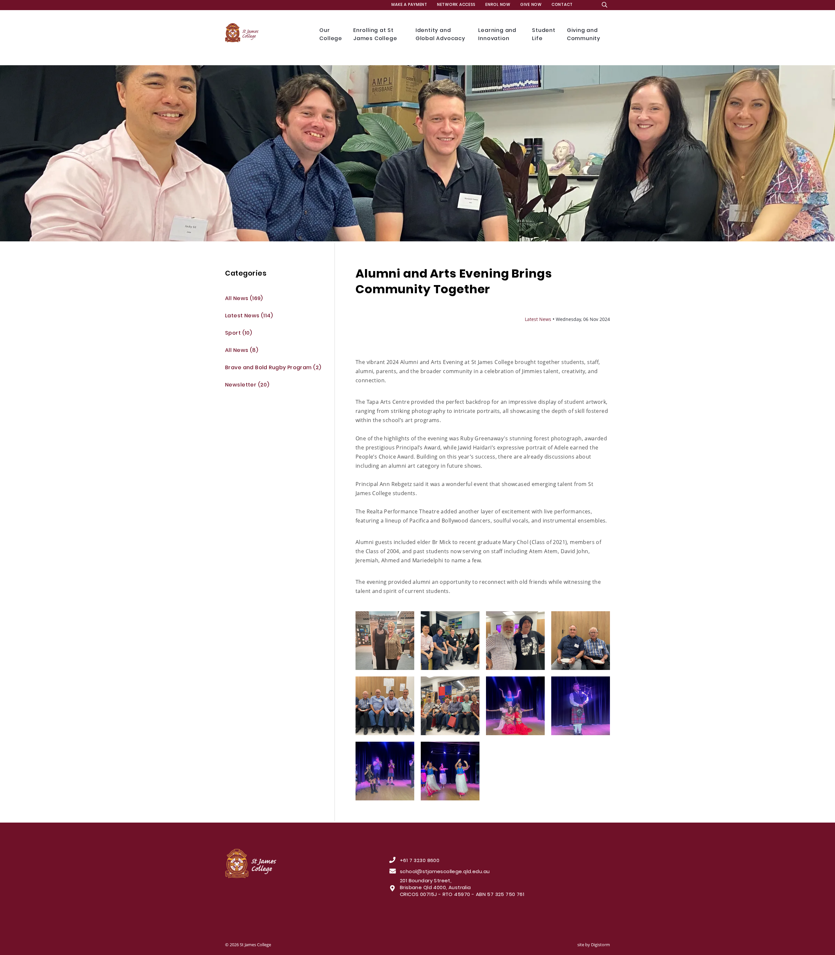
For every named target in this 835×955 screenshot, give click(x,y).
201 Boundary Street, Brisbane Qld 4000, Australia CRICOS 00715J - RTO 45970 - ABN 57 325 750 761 (462, 888)
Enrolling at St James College (376, 34)
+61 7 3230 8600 (419, 861)
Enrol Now (497, 5)
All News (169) (244, 299)
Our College (331, 34)
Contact (562, 5)
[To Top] (289, 863)
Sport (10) (238, 333)
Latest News (538, 319)
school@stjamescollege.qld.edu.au (445, 872)
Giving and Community (585, 34)
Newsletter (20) (247, 385)
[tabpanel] (417, 153)
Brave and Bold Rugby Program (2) (273, 368)
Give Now (531, 5)
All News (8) (241, 350)
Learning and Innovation (498, 34)
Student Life (544, 34)
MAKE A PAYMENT (409, 5)
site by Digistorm (593, 944)
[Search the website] (604, 5)
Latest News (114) (249, 316)
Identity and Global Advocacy (441, 34)
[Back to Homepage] (267, 33)
